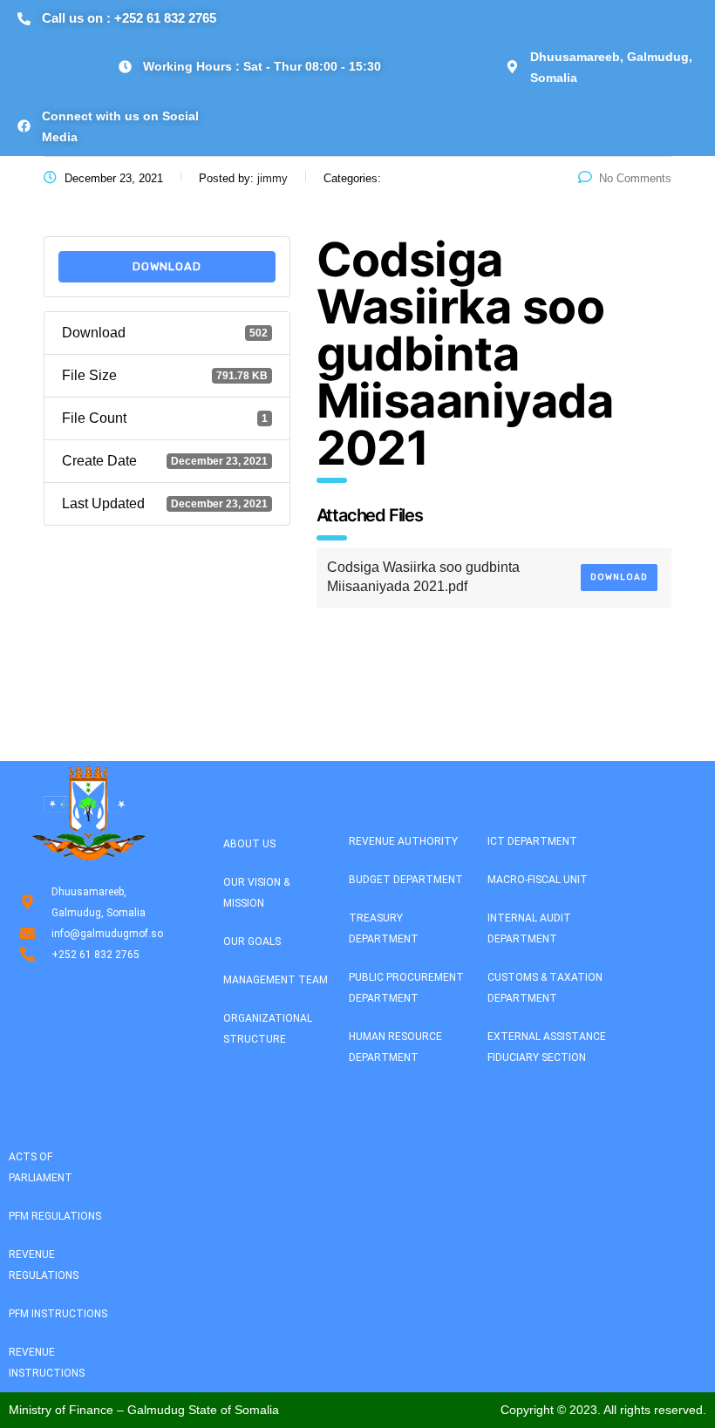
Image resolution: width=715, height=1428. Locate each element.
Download (167, 266)
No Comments (635, 178)
